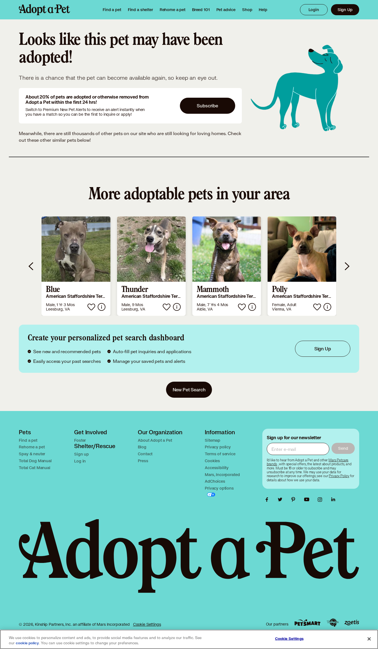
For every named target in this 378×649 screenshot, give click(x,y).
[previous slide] (31, 266)
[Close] (369, 639)
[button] (76, 266)
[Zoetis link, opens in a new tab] (351, 622)
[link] (172, 9)
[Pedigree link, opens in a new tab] (332, 622)
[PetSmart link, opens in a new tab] (307, 622)
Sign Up (345, 9)
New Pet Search (189, 389)
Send (343, 448)
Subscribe (207, 105)
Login (314, 9)
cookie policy (27, 643)
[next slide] (347, 266)
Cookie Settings (147, 624)
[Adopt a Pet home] (44, 9)
